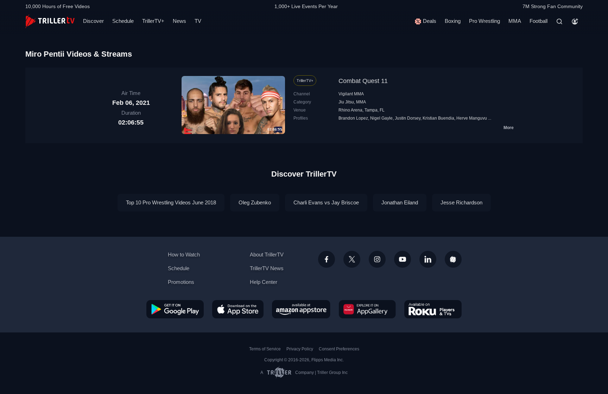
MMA (514, 21)
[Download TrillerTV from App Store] (238, 309)
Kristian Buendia (438, 118)
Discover (93, 21)
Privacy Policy (299, 349)
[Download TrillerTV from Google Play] (175, 309)
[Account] (575, 21)
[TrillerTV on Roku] (433, 309)
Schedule (123, 21)
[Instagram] (377, 259)
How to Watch (184, 255)
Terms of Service (265, 349)
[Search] (559, 21)
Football (538, 21)
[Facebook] (326, 259)
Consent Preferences (339, 349)
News (179, 21)
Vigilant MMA (351, 93)
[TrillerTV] (50, 21)
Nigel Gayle (381, 118)
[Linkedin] (427, 259)
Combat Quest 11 (363, 80)
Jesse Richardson (461, 202)
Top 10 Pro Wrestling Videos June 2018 (171, 202)
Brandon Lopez (353, 118)
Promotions (181, 282)
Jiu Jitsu (346, 102)
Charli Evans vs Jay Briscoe (326, 202)
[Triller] (453, 259)
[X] (351, 259)
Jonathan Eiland (399, 202)
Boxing (453, 21)
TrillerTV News (267, 268)
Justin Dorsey (407, 118)
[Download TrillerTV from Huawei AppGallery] (367, 309)
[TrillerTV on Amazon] (301, 309)
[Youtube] (402, 259)
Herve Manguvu (471, 118)
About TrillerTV (267, 255)
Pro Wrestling (484, 21)
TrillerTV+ (153, 21)
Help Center (263, 282)
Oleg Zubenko (255, 202)
